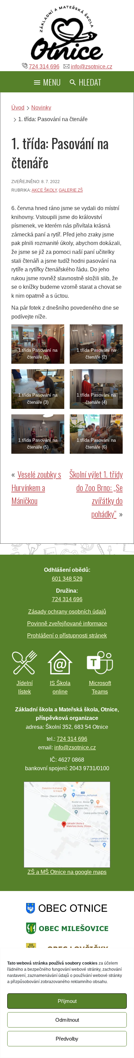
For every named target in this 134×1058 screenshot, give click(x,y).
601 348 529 (67, 579)
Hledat (89, 82)
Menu (50, 82)
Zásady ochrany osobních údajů (67, 612)
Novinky (41, 108)
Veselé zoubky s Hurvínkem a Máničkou (36, 487)
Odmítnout (67, 1020)
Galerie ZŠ (71, 190)
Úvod (17, 108)
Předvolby (67, 1039)
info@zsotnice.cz (91, 66)
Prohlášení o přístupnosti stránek (67, 635)
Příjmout (67, 1001)
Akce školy (44, 190)
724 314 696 (44, 66)
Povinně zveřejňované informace (67, 624)
